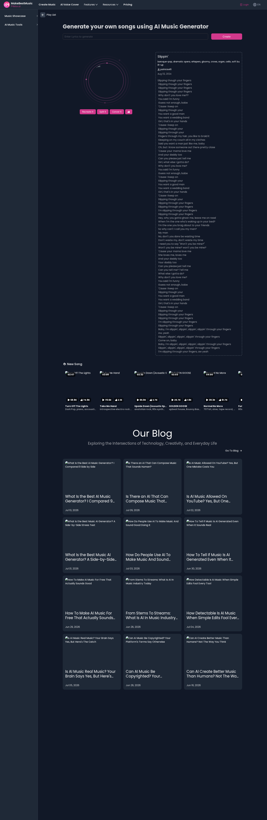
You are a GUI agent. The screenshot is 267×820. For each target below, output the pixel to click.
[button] (21, 16)
